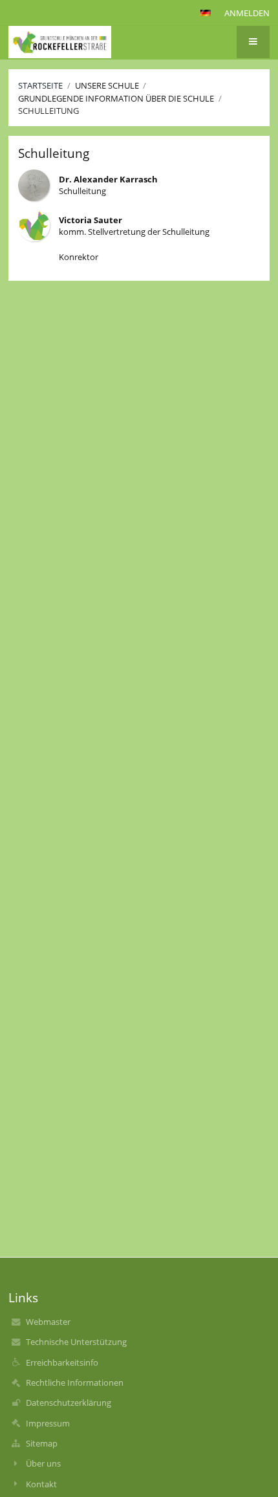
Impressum (48, 1423)
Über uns (43, 1463)
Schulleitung (48, 110)
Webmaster (48, 1322)
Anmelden (247, 13)
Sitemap (42, 1443)
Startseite (40, 85)
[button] (205, 13)
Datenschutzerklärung (68, 1402)
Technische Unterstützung (76, 1342)
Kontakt (41, 1484)
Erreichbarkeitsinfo (62, 1362)
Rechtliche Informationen (74, 1382)
